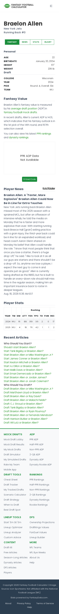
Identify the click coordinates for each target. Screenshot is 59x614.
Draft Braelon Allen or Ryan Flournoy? (25, 411)
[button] (51, 5)
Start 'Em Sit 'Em (12, 522)
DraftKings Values (39, 527)
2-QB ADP (35, 454)
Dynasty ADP (37, 459)
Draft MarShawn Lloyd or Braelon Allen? (26, 392)
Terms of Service (45, 603)
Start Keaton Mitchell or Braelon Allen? (26, 362)
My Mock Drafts (12, 449)
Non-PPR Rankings (40, 489)
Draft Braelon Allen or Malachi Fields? (25, 400)
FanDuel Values (38, 532)
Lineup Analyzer (12, 532)
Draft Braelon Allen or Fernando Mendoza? (28, 415)
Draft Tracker (11, 484)
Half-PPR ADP (36, 444)
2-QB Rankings (38, 494)
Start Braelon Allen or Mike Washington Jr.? (28, 354)
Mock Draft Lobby (13, 439)
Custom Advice (12, 537)
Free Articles (10, 552)
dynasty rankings (18, 137)
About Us (35, 557)
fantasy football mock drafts (20, 112)
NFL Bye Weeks (38, 552)
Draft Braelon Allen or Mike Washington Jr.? (28, 388)
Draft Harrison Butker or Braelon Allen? (26, 418)
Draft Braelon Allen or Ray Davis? (22, 396)
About (8, 603)
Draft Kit (8, 547)
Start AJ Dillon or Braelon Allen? (22, 366)
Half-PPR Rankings (39, 484)
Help (32, 562)
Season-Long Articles (16, 557)
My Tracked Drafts (14, 489)
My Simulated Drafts (15, 459)
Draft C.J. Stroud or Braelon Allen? (23, 403)
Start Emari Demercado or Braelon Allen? (27, 373)
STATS (36, 42)
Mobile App (10, 469)
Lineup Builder (37, 537)
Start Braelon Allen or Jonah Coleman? (26, 381)
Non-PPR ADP (37, 449)
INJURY (47, 42)
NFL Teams (35, 547)
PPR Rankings (37, 479)
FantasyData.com (39, 597)
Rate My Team (12, 464)
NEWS (25, 42)
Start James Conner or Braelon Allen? (25, 358)
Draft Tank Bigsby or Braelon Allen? (24, 407)
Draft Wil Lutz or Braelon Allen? (21, 422)
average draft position (24, 108)
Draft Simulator (12, 454)
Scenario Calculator (15, 494)
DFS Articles (10, 567)
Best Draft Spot (12, 509)
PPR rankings (44, 133)
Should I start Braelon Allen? (20, 347)
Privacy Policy (24, 603)
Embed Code (29, 179)
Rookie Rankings (39, 504)
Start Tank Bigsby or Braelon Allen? (24, 351)
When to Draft (11, 504)
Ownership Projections (42, 522)
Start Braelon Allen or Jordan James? (25, 377)
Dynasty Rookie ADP (41, 464)
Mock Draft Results (14, 444)
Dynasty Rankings (39, 499)
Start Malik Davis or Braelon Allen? (23, 370)
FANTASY (12, 42)
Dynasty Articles (13, 562)
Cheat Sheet (11, 479)
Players (8, 572)
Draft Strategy (11, 499)
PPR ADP (34, 439)
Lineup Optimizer (13, 527)
